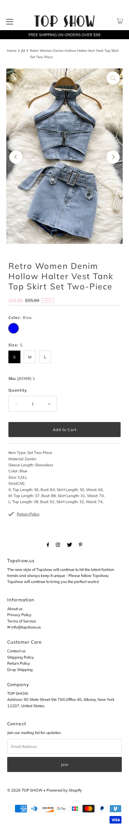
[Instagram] (58, 544)
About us (14, 608)
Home (11, 50)
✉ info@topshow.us (24, 627)
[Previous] (15, 157)
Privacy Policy (19, 614)
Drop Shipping (20, 669)
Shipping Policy (20, 657)
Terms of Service (21, 621)
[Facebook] (48, 544)
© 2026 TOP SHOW (25, 790)
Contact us (16, 650)
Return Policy (18, 663)
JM (23, 50)
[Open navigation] (10, 21)
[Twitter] (69, 544)
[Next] (113, 157)
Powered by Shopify (64, 790)
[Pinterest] (80, 544)
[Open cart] (120, 21)
